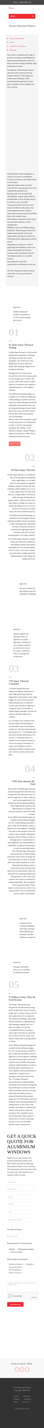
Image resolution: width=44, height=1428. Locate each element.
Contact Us (26, 1402)
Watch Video (14, 443)
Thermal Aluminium (17, 38)
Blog (15, 1402)
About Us (26, 1396)
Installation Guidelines (18, 46)
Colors (12, 42)
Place (17, 1409)
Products (27, 1399)
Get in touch (24, 1409)
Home (13, 28)
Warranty (13, 50)
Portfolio (16, 1399)
